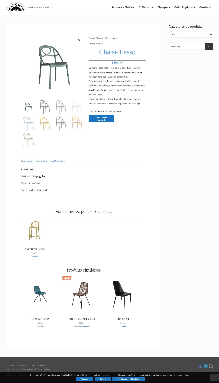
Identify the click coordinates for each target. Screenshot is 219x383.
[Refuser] (216, 377)
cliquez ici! (42, 190)
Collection (146, 7)
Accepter (84, 379)
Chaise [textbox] (188, 34)
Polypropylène (38, 176)
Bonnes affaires (123, 7)
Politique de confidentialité (128, 379)
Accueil (92, 38)
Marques (164, 7)
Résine (119, 111)
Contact (205, 7)
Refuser (103, 379)
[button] (79, 40)
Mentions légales (38, 365)
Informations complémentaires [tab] (50, 161)
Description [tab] (27, 161)
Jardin (99, 43)
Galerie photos (184, 7)
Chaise (100, 38)
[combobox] (191, 34)
